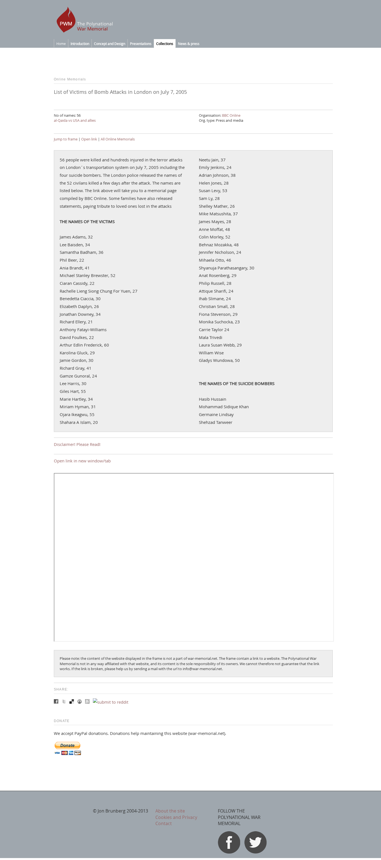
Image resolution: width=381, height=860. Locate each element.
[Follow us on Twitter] (255, 852)
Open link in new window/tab (82, 461)
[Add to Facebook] (56, 702)
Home (61, 43)
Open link (89, 139)
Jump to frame (66, 139)
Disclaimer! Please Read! (77, 444)
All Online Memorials (118, 139)
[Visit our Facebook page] (229, 852)
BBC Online (231, 115)
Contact (163, 823)
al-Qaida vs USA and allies (75, 120)
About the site (170, 811)
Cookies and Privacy (176, 817)
